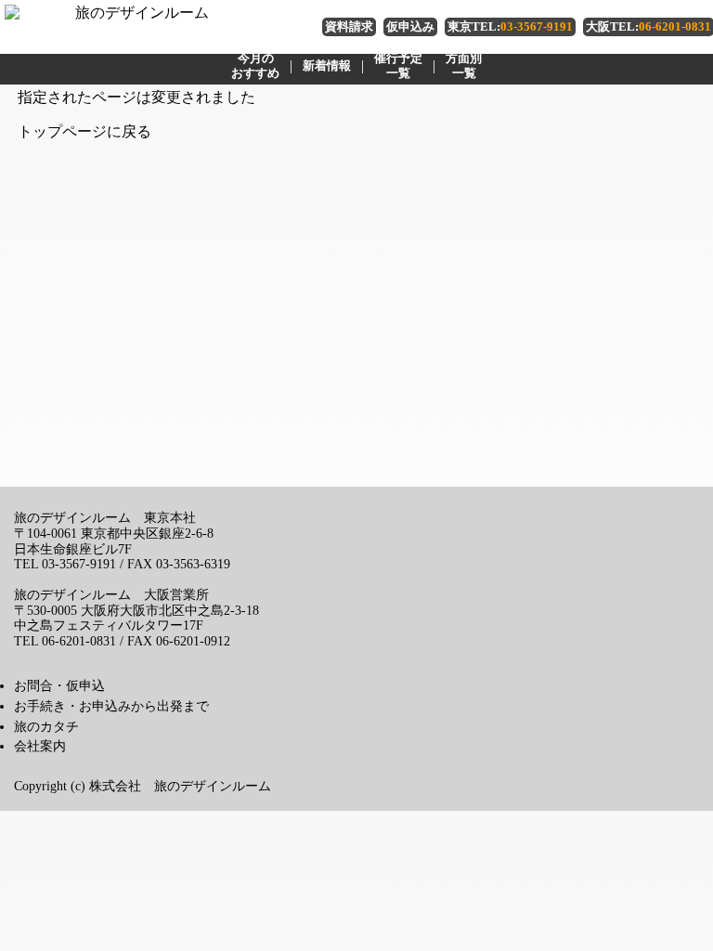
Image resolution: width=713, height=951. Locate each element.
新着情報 (327, 65)
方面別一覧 (464, 65)
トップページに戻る (84, 131)
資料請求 (349, 26)
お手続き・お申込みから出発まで (111, 705)
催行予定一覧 (398, 65)
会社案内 (40, 745)
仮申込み (410, 26)
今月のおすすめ (255, 65)
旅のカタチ (46, 726)
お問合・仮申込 (59, 685)
